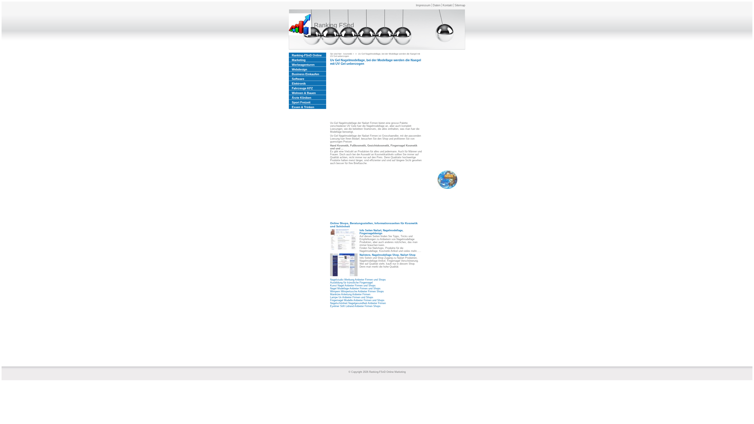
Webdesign (299, 69)
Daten (436, 5)
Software (298, 78)
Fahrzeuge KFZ (302, 88)
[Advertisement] (376, 94)
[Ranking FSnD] (300, 25)
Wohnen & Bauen (304, 93)
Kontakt (447, 5)
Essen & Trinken (303, 107)
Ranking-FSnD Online (307, 55)
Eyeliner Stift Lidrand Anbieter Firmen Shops (355, 306)
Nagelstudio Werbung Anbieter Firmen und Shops (358, 279)
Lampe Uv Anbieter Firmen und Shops (351, 297)
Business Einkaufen (305, 74)
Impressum (423, 5)
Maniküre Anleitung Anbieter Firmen (350, 294)
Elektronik (299, 83)
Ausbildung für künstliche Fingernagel (351, 282)
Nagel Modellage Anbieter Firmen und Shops (355, 288)
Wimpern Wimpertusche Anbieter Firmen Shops (357, 291)
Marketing (299, 60)
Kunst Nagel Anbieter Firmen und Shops (353, 285)
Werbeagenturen (303, 64)
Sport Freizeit (301, 102)
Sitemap (460, 5)
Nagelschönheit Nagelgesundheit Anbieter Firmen (358, 303)
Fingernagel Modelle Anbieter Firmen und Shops (357, 300)
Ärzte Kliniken (301, 97)
